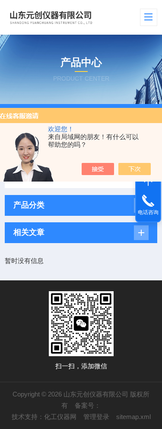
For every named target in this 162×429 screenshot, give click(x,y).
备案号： (88, 405)
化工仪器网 (60, 416)
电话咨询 (148, 212)
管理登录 (96, 416)
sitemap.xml (133, 416)
